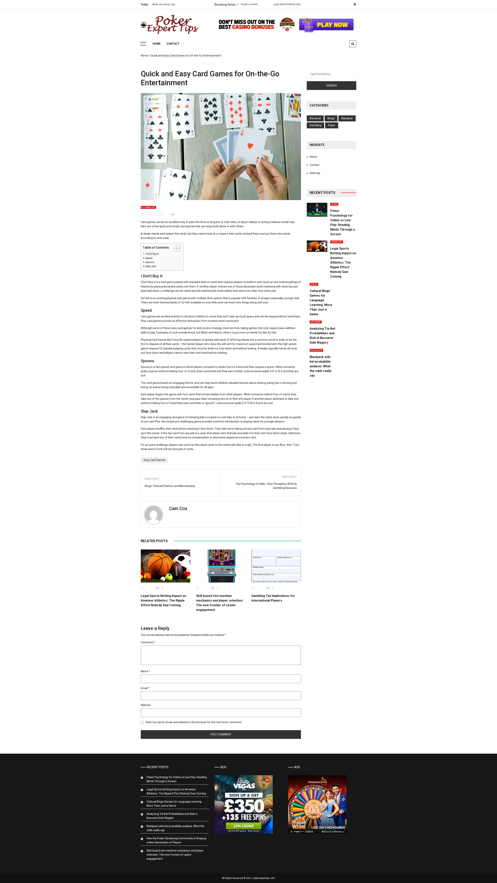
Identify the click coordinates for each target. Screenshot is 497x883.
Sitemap (315, 173)
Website (146, 705)
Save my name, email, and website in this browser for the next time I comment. (194, 722)
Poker (331, 125)
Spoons (149, 262)
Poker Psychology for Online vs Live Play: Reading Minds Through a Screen (177, 779)
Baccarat (315, 118)
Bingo (331, 118)
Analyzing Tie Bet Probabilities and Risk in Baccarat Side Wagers (172, 815)
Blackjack (347, 118)
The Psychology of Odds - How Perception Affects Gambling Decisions (266, 485)
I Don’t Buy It (152, 253)
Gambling (149, 207)
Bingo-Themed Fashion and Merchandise (170, 486)
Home (157, 43)
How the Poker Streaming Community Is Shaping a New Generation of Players (176, 840)
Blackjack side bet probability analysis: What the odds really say (320, 366)
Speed (148, 258)
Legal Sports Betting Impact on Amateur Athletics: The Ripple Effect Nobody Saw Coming (285, 4)
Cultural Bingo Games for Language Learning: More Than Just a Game (174, 803)
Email (145, 688)
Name (145, 671)
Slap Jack (150, 266)
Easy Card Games (154, 460)
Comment (148, 642)
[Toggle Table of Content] (175, 248)
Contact (173, 43)
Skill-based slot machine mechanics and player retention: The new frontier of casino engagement (175, 854)
